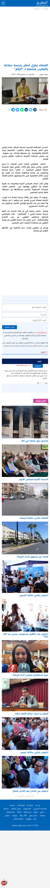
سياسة (12, 805)
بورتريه (14, 815)
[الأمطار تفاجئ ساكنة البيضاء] (25, 499)
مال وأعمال (10, 812)
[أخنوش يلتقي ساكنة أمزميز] (25, 733)
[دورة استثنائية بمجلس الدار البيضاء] (25, 656)
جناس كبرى (33, 815)
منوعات (42, 815)
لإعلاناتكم (21, 805)
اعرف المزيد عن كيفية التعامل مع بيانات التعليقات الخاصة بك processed (25, 344)
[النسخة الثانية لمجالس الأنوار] (25, 460)
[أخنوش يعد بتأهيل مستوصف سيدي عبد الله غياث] (25, 615)
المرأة (19, 812)
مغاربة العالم (18, 819)
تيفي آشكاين (16, 808)
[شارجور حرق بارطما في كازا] (25, 422)
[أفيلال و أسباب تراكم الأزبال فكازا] (25, 695)
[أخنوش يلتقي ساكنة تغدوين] (25, 576)
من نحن (37, 805)
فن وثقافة (27, 812)
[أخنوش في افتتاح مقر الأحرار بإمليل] (25, 772)
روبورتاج (28, 819)
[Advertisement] (25, 36)
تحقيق (7, 815)
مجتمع (6, 808)
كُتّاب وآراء (23, 815)
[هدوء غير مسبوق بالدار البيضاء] (25, 538)
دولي (42, 812)
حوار (34, 819)
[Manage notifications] (5, 883)
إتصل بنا (30, 805)
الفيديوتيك (27, 808)
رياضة (36, 812)
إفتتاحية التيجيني (39, 808)
